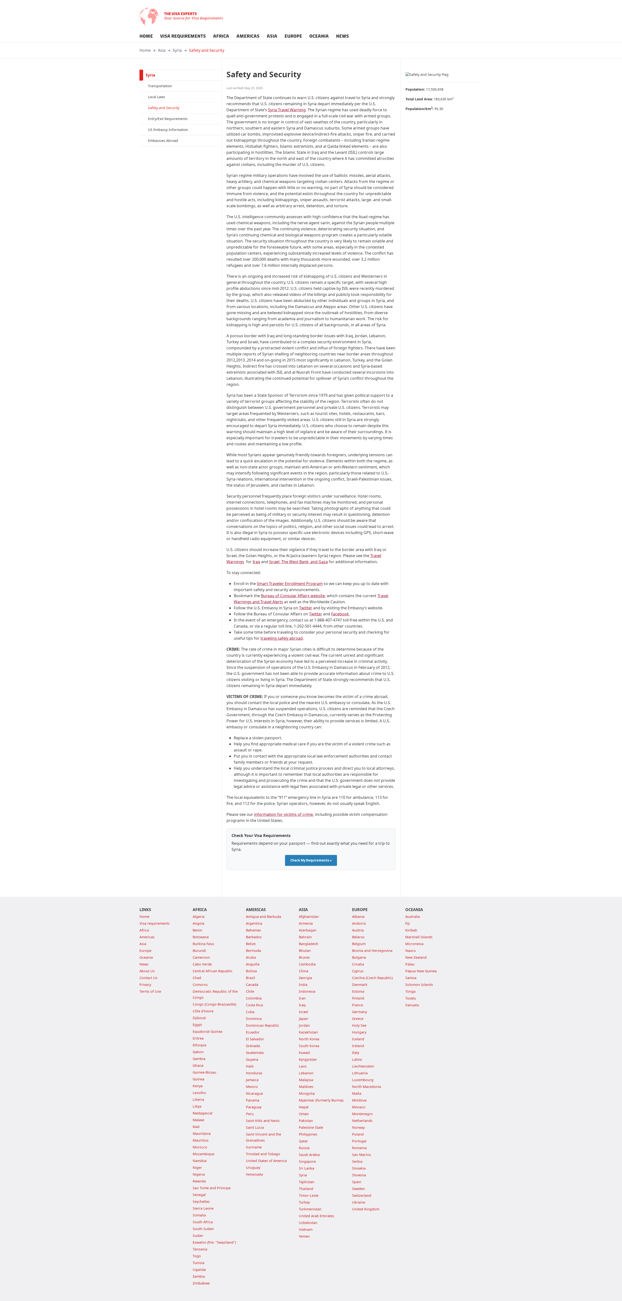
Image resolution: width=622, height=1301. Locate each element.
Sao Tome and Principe (212, 1188)
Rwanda (199, 1181)
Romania (359, 1148)
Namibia (200, 1160)
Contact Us (148, 977)
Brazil (250, 977)
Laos (303, 1066)
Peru (250, 1113)
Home (145, 50)
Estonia (358, 991)
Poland (358, 1134)
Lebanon (306, 1073)
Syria (177, 50)
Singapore (307, 1161)
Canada (252, 984)
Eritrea (198, 1038)
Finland (358, 998)
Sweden (358, 1188)
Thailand (306, 1188)
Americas (147, 937)
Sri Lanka (306, 1168)
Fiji (407, 923)
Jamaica (252, 1079)
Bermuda (253, 950)
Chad (197, 977)
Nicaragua (254, 1093)
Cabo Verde (202, 964)
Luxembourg (362, 1079)
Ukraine (358, 1202)
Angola (198, 923)
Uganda (199, 1269)
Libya (197, 1106)
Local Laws (156, 97)
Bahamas (253, 930)
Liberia (198, 1099)
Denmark (359, 984)
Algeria (198, 916)
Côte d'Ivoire (203, 1011)
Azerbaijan (307, 930)
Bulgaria (359, 957)
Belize (251, 943)
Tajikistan (306, 1182)
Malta (356, 1093)
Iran (302, 998)
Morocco (200, 1147)
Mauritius (200, 1140)
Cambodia (307, 964)
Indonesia (307, 991)
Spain (356, 1182)
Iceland (358, 1039)
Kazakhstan (308, 1032)
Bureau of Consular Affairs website (293, 595)
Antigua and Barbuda (263, 916)
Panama (252, 1100)
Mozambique (203, 1154)
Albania (358, 916)
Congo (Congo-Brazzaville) (214, 1004)
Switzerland (361, 1195)
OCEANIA (319, 36)
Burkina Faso (203, 943)
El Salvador (255, 1039)
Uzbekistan (308, 1222)
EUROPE (293, 36)
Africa (144, 930)
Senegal (199, 1194)
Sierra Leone (203, 1208)
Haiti (250, 1066)
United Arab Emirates (316, 1216)
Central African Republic (213, 971)
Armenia (306, 923)
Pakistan (306, 1120)
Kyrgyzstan (308, 1059)
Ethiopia (199, 1045)
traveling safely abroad (281, 638)
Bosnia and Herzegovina (372, 950)
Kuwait (304, 1052)
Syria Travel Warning (287, 109)
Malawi (198, 1120)
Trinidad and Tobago (263, 1154)
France (357, 1005)
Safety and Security (206, 50)
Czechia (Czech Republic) (372, 977)
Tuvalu (410, 998)
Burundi (199, 950)
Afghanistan (309, 916)
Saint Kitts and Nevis (263, 1120)
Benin (197, 930)
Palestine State (311, 1127)
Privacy (145, 984)
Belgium (359, 943)
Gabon (198, 1052)
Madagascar (203, 1113)
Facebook (340, 614)
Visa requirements (154, 923)
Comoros (200, 984)
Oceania (146, 957)
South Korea (309, 1045)
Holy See (359, 1025)
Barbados (254, 937)
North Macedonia (366, 1086)
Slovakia (359, 1168)
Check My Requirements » (311, 860)
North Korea (309, 1039)
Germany (359, 1011)
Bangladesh (308, 943)
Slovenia (359, 1175)
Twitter (305, 608)
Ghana (198, 1065)
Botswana (201, 937)
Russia (304, 1148)
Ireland (358, 1045)
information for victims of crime (283, 814)
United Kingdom (365, 1209)
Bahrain (305, 937)
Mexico (252, 1086)
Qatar (303, 1141)
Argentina (254, 923)
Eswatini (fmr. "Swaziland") (214, 1242)
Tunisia (198, 1262)
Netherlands (362, 1120)
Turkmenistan (310, 1209)
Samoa (410, 977)
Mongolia (307, 1093)
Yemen (304, 1236)
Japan (303, 1018)
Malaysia (306, 1079)
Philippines (308, 1134)
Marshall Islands (418, 937)
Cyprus (357, 971)
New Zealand (416, 957)
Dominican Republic (262, 1025)
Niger (197, 1167)
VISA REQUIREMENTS (183, 36)
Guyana (252, 1059)
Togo (197, 1256)
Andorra (359, 923)
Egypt (197, 1024)
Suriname (254, 1147)
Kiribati (411, 930)
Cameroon (201, 957)
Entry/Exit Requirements (168, 118)
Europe (145, 950)
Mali (196, 1126)
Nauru (410, 950)
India (303, 984)
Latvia (357, 1059)
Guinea (198, 1079)
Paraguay (253, 1107)
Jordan (304, 1025)
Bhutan (305, 950)
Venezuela (254, 1174)
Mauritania (202, 1133)
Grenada (253, 1045)
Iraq (256, 561)
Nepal (304, 1107)
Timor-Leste (309, 1195)
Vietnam (305, 1229)
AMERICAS (247, 36)
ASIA (272, 36)
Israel (303, 1011)
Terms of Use (150, 991)
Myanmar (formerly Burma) (321, 1100)
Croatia (358, 964)
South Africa (203, 1222)
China (303, 971)
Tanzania (200, 1249)
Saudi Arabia (309, 1154)
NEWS (342, 36)
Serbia (357, 1161)
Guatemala (255, 1052)
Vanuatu (412, 1005)
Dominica (254, 1018)
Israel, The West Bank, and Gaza (298, 561)
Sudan (198, 1235)
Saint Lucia (255, 1127)
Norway (358, 1127)
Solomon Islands (419, 984)
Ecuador (252, 1032)
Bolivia (251, 971)
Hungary (359, 1032)
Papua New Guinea (421, 971)
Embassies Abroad (163, 140)
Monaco (358, 1107)
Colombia (254, 998)
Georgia (305, 977)
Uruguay (253, 1167)
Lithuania (360, 1073)
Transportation (160, 86)
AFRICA (221, 36)
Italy (355, 1052)
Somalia (199, 1215)
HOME (146, 36)
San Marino (361, 1154)
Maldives (306, 1086)
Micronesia (414, 943)
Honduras (254, 1073)
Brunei (304, 957)
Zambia (199, 1276)
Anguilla (252, 964)
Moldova (359, 1100)
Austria (358, 930)
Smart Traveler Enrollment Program (290, 583)
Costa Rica (254, 1005)
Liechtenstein (363, 1066)
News (143, 964)
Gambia (199, 1058)
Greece (357, 1018)
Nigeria (199, 1174)
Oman (304, 1113)
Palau (410, 964)
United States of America (266, 1160)
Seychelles (201, 1201)
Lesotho (199, 1092)
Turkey (304, 1202)
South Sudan (203, 1228)
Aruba (251, 957)
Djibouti (199, 1018)
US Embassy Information (168, 129)
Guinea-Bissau (204, 1072)
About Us (147, 971)
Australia (412, 916)
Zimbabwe (201, 1283)
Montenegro (362, 1113)
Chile (250, 991)
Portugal (359, 1141)
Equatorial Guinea (207, 1031)
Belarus (358, 937)
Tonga (410, 991)
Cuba (250, 1011)
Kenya (198, 1086)
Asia (161, 50)
